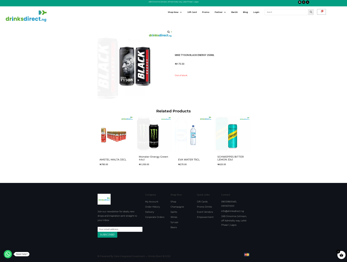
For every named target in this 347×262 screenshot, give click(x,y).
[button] (168, 32)
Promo (205, 12)
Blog (245, 12)
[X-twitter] (307, 2)
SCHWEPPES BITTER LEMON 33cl (230, 158)
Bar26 (234, 12)
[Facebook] (299, 2)
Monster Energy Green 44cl (153, 158)
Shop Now (173, 12)
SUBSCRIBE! (107, 234)
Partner (219, 12)
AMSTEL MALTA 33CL (112, 159)
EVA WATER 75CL (189, 159)
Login (256, 12)
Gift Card (192, 12)
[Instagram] (303, 2)
